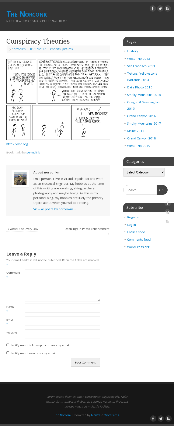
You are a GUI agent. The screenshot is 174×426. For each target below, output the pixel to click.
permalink (33, 152)
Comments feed (139, 239)
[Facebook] (153, 9)
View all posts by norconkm (55, 209)
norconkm (19, 49)
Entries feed (136, 232)
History (132, 51)
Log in (131, 224)
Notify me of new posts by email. (33, 353)
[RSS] (167, 9)
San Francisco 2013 (141, 66)
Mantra (96, 415)
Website (11, 332)
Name (10, 309)
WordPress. (112, 415)
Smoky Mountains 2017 (144, 123)
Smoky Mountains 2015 (144, 94)
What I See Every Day (22, 229)
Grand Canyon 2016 (141, 116)
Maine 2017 (135, 131)
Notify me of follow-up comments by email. (40, 345)
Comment (11, 275)
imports (55, 49)
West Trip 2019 (138, 145)
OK (160, 190)
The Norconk (26, 14)
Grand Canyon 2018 (141, 138)
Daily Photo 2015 (139, 87)
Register (133, 217)
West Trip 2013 (138, 58)
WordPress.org (138, 247)
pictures (67, 49)
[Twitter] (160, 9)
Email (10, 322)
